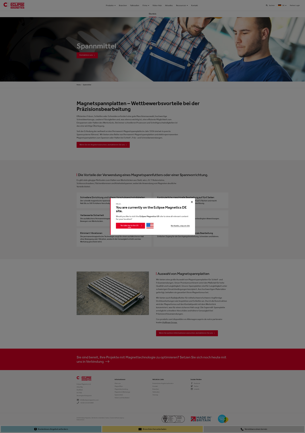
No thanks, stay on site (180, 226)
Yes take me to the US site (129, 226)
